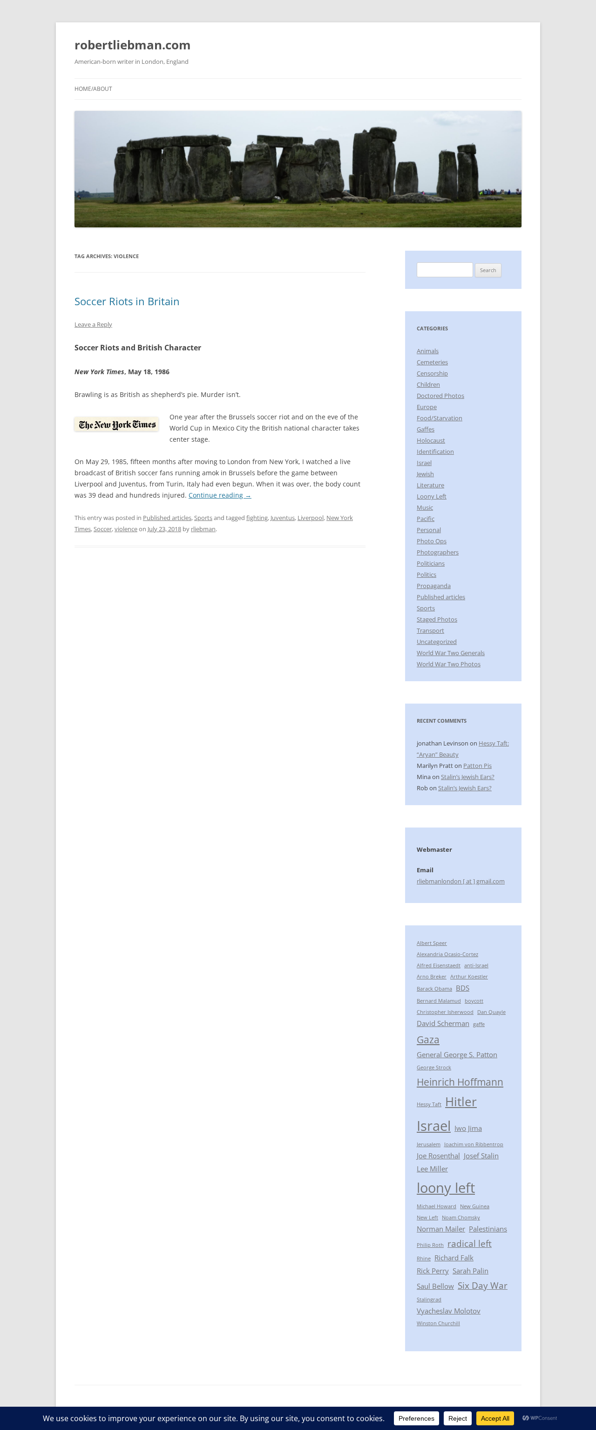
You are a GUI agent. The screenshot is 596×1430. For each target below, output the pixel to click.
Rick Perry (433, 1270)
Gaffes (425, 429)
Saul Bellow (435, 1286)
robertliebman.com (132, 44)
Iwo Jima (468, 1128)
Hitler (461, 1101)
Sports (203, 517)
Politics (426, 574)
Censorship (432, 373)
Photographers (438, 552)
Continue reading (220, 495)
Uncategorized (437, 641)
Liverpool (311, 517)
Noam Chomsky (461, 1217)
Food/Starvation (439, 418)
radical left (469, 1243)
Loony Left (432, 496)
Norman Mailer (441, 1228)
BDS (462, 987)
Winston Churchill (438, 1323)
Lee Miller (432, 1168)
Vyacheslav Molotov (449, 1310)
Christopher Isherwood (445, 1012)
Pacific (425, 518)
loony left (446, 1187)
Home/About (93, 89)
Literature (430, 485)
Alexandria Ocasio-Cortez (447, 954)
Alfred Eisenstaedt (439, 965)
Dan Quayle (491, 1012)
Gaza (428, 1039)
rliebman (203, 529)
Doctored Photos (440, 395)
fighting (257, 517)
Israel (424, 462)
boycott (474, 1001)
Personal (429, 530)
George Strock (434, 1067)
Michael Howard (436, 1206)
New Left (427, 1217)
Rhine (424, 1258)
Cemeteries (432, 362)
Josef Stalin (481, 1155)
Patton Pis (477, 765)
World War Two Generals (451, 653)
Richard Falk (454, 1257)
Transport (430, 630)
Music (425, 507)
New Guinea (474, 1206)
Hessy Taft (429, 1104)
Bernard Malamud (439, 1001)
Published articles (167, 517)
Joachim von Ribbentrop (473, 1144)
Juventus (283, 517)
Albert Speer (432, 943)
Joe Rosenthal (438, 1155)
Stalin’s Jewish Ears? (467, 777)
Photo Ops (432, 541)
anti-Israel (476, 965)
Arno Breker (432, 976)
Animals (428, 351)
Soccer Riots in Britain (127, 301)
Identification (435, 451)
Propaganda (434, 586)
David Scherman (443, 1023)
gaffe (479, 1024)
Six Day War (483, 1285)
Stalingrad (429, 1299)
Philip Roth (430, 1245)
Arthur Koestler (469, 976)
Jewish (425, 474)
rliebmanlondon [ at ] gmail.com (461, 881)
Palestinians (488, 1228)
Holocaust (431, 440)
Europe (427, 407)
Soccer (103, 529)
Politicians (431, 563)
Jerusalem (428, 1144)
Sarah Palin (470, 1270)
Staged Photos (437, 619)
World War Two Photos (449, 664)
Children (428, 384)
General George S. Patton (457, 1054)
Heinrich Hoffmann (460, 1081)
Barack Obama (434, 988)
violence (126, 529)
